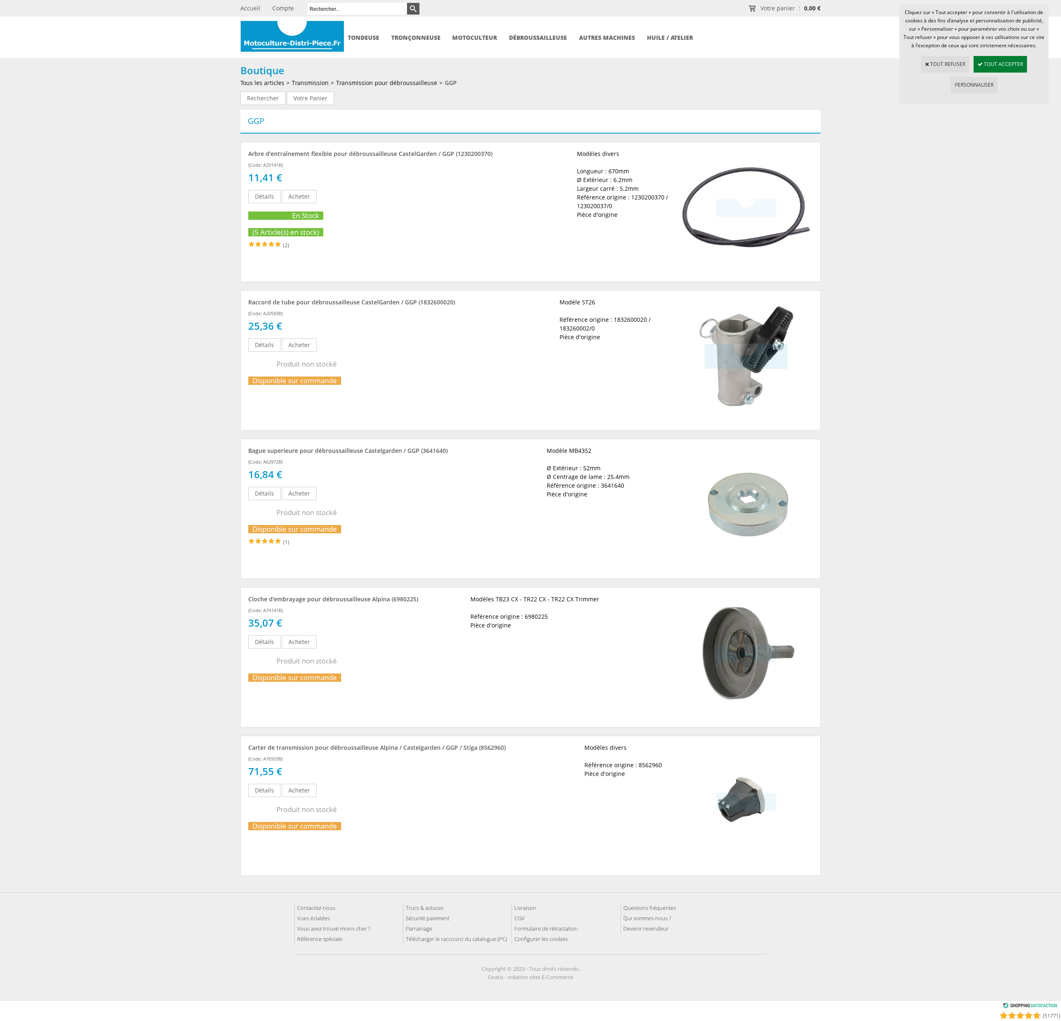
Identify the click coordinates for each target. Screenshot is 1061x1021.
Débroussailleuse (538, 37)
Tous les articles (262, 83)
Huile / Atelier (670, 37)
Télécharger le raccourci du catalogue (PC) (456, 939)
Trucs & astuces (424, 908)
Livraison (525, 908)
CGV (519, 918)
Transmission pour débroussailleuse (386, 83)
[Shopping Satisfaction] (1030, 1006)
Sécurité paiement (427, 918)
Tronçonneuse (416, 37)
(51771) (1052, 1015)
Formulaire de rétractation (546, 928)
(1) (286, 542)
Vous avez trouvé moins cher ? (333, 928)
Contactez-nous (316, 908)
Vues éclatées (313, 918)
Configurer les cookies (541, 939)
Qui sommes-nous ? (647, 918)
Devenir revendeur (646, 928)
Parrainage (419, 928)
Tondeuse (363, 37)
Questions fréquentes (649, 908)
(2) (286, 245)
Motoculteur (474, 37)
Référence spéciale (319, 939)
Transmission (310, 83)
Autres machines (607, 37)
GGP (451, 83)
